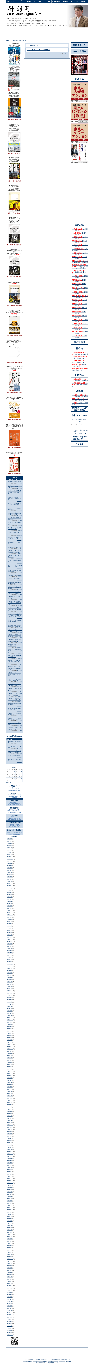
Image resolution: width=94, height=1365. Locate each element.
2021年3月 (9, 984)
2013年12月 (10, 1178)
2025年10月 (10, 861)
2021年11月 (10, 966)
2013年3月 (9, 1198)
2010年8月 (9, 1268)
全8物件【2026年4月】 (79, 336)
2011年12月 (10, 1232)
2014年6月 (9, 1165)
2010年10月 (10, 1263)
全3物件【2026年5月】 (80, 369)
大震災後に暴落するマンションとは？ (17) (14, 645)
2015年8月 (9, 1134)
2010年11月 (10, 1261)
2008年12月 (10, 1312)
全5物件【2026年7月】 (79, 233)
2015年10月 (10, 1129)
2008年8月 (9, 1321)
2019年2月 (9, 1040)
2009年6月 (9, 1299)
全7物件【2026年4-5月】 (80, 328)
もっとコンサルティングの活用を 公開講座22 (14, 621)
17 (12, 776)
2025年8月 (9, 865)
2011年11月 (10, 1234)
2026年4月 (9, 848)
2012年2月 (9, 1227)
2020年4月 (9, 1008)
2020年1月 (9, 1015)
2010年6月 (9, 1272)
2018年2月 (9, 1066)
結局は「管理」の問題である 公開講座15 (14, 656)
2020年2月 (9, 1013)
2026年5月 (9, 845)
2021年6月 (9, 977)
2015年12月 (10, 1125)
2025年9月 (9, 863)
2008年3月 (9, 1332)
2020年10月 (10, 995)
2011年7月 (9, 1243)
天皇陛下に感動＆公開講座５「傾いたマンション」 (14, 709)
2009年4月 (9, 1303)
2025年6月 (9, 870)
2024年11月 (10, 885)
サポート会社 (48, 1359)
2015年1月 (9, 1149)
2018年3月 (9, 1064)
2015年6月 (9, 1138)
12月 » (11, 782)
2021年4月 (9, 982)
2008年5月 (9, 1328)
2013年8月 (9, 1187)
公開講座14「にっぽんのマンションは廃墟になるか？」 (14, 662)
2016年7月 (9, 1109)
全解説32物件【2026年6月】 (80, 272)
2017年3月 (9, 1091)
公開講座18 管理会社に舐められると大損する (14, 640)
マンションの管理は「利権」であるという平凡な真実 (14, 498)
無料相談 (38, 1359)
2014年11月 (10, 1154)
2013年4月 (9, 1196)
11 (14, 774)
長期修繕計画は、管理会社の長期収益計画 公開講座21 (14, 625)
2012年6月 (9, 1218)
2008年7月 (9, 1323)
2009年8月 (9, 1294)
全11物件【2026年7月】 (79, 241)
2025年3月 (9, 877)
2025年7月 (9, 868)
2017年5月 (9, 1087)
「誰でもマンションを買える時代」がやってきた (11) (15, 680)
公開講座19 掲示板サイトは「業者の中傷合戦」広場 (14, 635)
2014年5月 (9, 1167)
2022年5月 (9, 953)
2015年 (19, 40)
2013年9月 (9, 1185)
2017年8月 (9, 1080)
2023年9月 (9, 917)
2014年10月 (10, 1156)
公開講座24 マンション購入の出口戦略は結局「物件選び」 (14, 603)
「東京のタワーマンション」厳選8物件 (80, 266)
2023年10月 (10, 915)
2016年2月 (9, 1120)
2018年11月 (10, 1046)
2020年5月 (9, 1006)
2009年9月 (9, 1292)
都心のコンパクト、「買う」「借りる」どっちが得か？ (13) (14, 668)
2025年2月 (9, 879)
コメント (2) (19, 515)
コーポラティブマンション (64, 1359)
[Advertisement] (47, 33)
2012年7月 (9, 1216)
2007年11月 (10, 1335)
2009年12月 (10, 1285)
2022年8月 (9, 946)
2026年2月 (9, 852)
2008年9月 (9, 1319)
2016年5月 (9, 1113)
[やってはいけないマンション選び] (14, 409)
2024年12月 (10, 883)
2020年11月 (10, 993)
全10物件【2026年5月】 (79, 316)
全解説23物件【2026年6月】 (80, 261)
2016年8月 (9, 1107)
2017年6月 (9, 1084)
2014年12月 (10, 1151)
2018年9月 (9, 1051)
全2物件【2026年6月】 (79, 280)
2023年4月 (9, 928)
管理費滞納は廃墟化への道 (14, 547)
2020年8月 (9, 999)
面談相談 (43, 1359)
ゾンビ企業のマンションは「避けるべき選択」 (14, 684)
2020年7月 (9, 1002)
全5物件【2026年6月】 (80, 288)
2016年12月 (10, 1098)
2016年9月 (9, 1104)
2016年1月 (9, 1122)
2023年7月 (9, 921)
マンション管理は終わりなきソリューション (14, 513)
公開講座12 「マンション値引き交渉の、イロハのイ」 (14, 674)
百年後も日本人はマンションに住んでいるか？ (14, 538)
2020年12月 (10, 991)
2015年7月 (9, 1136)
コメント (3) (19, 567)
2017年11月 (10, 1073)
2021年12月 (10, 964)
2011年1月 (9, 1256)
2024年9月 (9, 890)
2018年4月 (9, 1062)
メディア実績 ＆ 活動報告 (53, 1361)
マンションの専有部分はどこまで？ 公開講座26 (14, 592)
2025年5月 (9, 872)
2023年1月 (9, 935)
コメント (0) (19, 483)
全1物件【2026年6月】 (79, 257)
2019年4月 (9, 1035)
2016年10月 (10, 1102)
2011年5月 (9, 1247)
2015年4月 (9, 1142)
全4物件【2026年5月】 (80, 324)
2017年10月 (10, 1075)
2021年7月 (9, 975)
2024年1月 (9, 908)
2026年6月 (9, 843)
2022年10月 (10, 941)
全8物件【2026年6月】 (80, 292)
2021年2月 (9, 986)
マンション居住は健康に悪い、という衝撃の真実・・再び (14, 492)
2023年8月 (9, 919)
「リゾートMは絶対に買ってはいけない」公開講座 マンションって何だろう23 (15, 615)
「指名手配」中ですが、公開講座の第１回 (14, 728)
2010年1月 (9, 1283)
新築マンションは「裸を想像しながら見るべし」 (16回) (15, 651)
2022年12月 (10, 937)
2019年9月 (9, 1024)
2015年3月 (9, 1145)
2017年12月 (10, 1071)
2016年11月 (10, 1100)
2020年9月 (9, 997)
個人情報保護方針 (39, 1362)
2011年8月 (9, 1241)
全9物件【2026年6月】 (79, 284)
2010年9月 (9, 1265)
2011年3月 (9, 1252)
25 (14, 778)
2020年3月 (9, 1011)
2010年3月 (9, 1279)
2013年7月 (9, 1189)
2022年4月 (9, 955)
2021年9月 (9, 970)
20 (19, 776)
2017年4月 (9, 1089)
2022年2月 (9, 959)
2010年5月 (9, 1274)
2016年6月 (9, 1111)
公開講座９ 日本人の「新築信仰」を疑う (14, 689)
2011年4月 (9, 1250)
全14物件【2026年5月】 (79, 308)
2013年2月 (9, 1201)
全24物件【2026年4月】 (80, 332)
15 (7, 776)
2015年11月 (10, 1127)
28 (21, 778)
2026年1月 (9, 854)
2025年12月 (10, 856)
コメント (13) (19, 544)
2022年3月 (9, 957)
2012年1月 (9, 1230)
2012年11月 (10, 1207)
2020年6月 (9, 1004)
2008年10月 (10, 1317)
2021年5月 (9, 979)
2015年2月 (9, 1147)
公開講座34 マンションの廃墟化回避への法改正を (14, 551)
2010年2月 (9, 1281)
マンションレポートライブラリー (40, 1361)
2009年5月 (9, 1301)
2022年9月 (9, 944)
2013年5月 (9, 1194)
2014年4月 (9, 1169)
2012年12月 (10, 1205)
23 (9, 778)
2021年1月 (9, 988)
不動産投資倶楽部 (55, 1359)
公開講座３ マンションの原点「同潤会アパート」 (14, 719)
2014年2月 (9, 1174)
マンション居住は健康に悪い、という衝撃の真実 (14, 504)
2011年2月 (9, 1254)
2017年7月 (9, 1082)
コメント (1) (19, 501)
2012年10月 (10, 1209)
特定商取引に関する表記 (49, 1362)
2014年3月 (9, 1171)
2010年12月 (10, 1259)
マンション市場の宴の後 (14, 756)
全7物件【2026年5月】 (80, 357)
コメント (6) (19, 618)
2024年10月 (10, 888)
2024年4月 (9, 901)
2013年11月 (10, 1180)
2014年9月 (9, 1158)
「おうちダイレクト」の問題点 (38, 50)
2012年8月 (9, 1214)
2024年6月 (9, 897)
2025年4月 (9, 874)
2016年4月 (9, 1116)
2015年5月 (9, 1140)
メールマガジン (62, 1361)
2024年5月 (9, 899)
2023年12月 (10, 910)
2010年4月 (9, 1277)
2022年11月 (10, 939)
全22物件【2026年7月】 (80, 395)
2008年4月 (9, 1330)
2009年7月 (9, 1297)
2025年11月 (10, 859)
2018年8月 (9, 1053)
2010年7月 (9, 1270)
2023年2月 (9, 932)
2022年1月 (9, 961)
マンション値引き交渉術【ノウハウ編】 (79, 420)
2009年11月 (10, 1288)
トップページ (26, 1359)
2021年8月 (9, 973)
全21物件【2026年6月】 (80, 384)
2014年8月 (9, 1160)
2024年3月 (9, 903)
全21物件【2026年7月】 (80, 253)
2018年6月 (9, 1058)
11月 (23, 40)
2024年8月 (9, 892)
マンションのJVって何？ (14, 578)
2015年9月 (9, 1131)
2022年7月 (9, 948)
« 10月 (7, 782)
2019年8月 (9, 1026)
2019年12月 (10, 1017)
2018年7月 (9, 1055)
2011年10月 (10, 1236)
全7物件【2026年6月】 (80, 276)
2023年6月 (9, 923)
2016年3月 (9, 1118)
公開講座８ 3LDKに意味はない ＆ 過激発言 (15, 694)
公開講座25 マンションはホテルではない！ (14, 597)
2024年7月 (9, 894)
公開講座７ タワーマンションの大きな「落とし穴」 (14, 699)
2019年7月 (9, 1028)
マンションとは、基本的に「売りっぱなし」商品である (14, 609)
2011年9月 (9, 1239)
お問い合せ (68, 1361)
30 (9, 780)
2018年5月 (9, 1060)
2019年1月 (9, 1042)
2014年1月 (9, 1176)
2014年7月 (9, 1163)
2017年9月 (9, 1078)
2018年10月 (10, 1049)
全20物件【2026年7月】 (80, 399)
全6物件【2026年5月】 (79, 304)
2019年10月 (10, 1022)
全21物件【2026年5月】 (80, 353)
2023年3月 (9, 930)
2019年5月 (9, 1033)
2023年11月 (10, 912)
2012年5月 (9, 1221)
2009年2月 (9, 1308)
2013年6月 (9, 1192)
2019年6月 (9, 1031)
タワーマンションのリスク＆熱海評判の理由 (14, 528)
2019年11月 (10, 1020)
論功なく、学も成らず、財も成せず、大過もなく (14, 751)
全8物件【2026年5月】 (79, 312)
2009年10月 (10, 1290)
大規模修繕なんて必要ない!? (15, 575)
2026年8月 (9, 839)
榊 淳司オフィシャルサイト (11, 40)
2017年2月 (9, 1093)
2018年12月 (10, 1044)
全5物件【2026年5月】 (79, 300)
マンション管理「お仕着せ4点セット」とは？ (15, 566)
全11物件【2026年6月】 (80, 379)
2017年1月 (9, 1096)
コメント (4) (19, 540)
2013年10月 (10, 1183)
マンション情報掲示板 (27, 1361)
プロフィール (32, 1359)
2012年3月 (9, 1225)
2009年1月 (9, 1310)
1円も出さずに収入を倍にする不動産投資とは (15, 630)
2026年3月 (9, 850)
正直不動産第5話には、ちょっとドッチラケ (15, 486)
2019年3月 (9, 1037)
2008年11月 (10, 1314)
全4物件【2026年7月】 (80, 237)
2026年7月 (9, 841)
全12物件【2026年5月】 (80, 361)
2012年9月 (9, 1212)
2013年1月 (9, 1203)
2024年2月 (9, 906)
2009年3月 (9, 1306)
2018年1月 (9, 1069)
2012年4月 (9, 1223)
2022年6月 (9, 950)
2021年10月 (10, 968)
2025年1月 (9, 881)
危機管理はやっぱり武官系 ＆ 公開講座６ (15, 704)
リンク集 (56, 1362)
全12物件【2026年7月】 (80, 229)
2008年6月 (9, 1326)
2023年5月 (9, 926)
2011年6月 (9, 1245)
